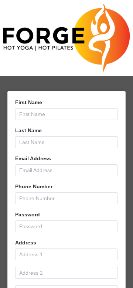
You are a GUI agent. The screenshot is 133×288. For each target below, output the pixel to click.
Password (27, 214)
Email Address (33, 158)
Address (25, 243)
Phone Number (33, 186)
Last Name (28, 130)
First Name (28, 102)
